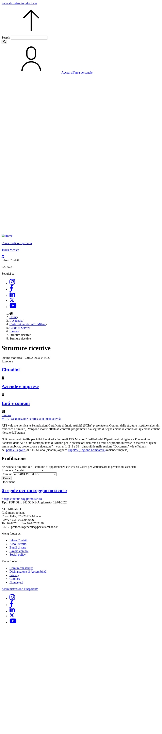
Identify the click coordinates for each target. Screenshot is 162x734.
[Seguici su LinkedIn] (12, 295)
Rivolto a (7, 470)
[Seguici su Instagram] (12, 283)
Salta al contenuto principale (19, 3)
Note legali (16, 582)
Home (13, 317)
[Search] (4, 42)
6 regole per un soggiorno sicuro (22, 498)
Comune (7, 474)
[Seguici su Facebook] (11, 289)
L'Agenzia (16, 320)
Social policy (17, 554)
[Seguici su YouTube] (13, 306)
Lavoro (14, 331)
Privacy (14, 575)
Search (6, 37)
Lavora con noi (18, 551)
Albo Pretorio (17, 544)
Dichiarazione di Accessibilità (27, 571)
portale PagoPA (16, 450)
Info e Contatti (18, 540)
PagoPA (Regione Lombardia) (86, 450)
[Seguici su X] (11, 300)
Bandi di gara (17, 547)
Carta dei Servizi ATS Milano (27, 324)
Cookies (14, 578)
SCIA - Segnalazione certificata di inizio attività (31, 418)
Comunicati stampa (21, 568)
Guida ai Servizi (19, 327)
